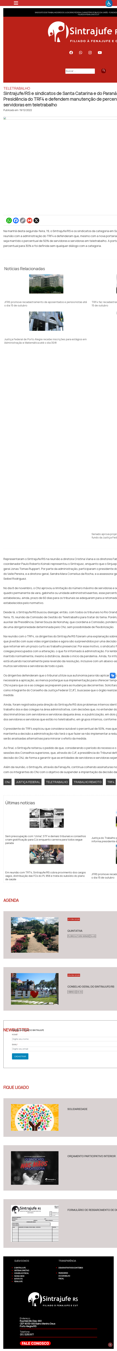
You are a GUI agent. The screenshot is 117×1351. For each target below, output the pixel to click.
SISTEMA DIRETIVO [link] (21, 1270)
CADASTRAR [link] (20, 1056)
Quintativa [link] (74, 930)
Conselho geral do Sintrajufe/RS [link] (90, 986)
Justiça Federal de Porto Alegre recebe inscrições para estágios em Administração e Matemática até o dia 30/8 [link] (45, 341)
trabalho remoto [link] (87, 782)
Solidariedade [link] (77, 1109)
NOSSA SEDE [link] (19, 1276)
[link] (109, 3)
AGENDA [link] (11, 900)
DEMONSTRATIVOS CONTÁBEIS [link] (70, 1268)
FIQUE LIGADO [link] (16, 1087)
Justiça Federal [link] (28, 782)
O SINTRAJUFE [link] (20, 1268)
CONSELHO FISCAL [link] (21, 1273)
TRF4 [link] (110, 782)
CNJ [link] (7, 782)
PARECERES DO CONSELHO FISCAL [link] (64, 1276)
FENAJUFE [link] (18, 1281)
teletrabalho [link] (57, 782)
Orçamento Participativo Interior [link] (91, 1156)
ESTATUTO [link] (18, 1279)
